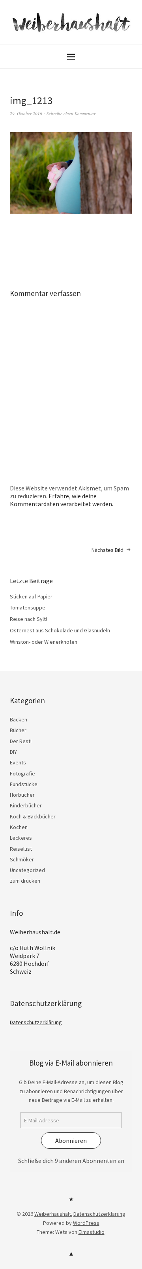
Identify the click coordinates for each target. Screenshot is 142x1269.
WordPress (86, 1222)
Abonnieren (71, 1140)
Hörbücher (22, 794)
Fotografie (22, 773)
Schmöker (22, 859)
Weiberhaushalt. (53, 1213)
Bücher (18, 730)
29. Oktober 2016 (26, 113)
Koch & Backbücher (33, 816)
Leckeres (21, 837)
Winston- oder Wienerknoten (43, 641)
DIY (13, 751)
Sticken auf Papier (31, 596)
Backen (18, 719)
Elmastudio (91, 1231)
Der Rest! (21, 741)
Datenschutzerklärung (36, 1022)
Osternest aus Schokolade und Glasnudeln (60, 630)
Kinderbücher (26, 805)
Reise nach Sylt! (28, 618)
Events (18, 762)
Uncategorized (27, 870)
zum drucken (25, 880)
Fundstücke (23, 784)
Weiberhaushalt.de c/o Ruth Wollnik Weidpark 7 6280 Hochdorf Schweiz (35, 951)
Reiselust (21, 848)
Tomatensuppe (27, 607)
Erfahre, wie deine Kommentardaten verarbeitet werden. (61, 500)
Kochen (19, 827)
